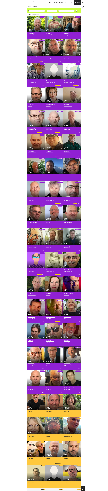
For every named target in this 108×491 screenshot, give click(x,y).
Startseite (29, 6)
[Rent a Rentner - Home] (31, 2)
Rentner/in (55, 2)
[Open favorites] (83, 7)
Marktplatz (61, 2)
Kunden (50, 2)
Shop (65, 2)
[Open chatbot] (83, 488)
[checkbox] (76, 11)
